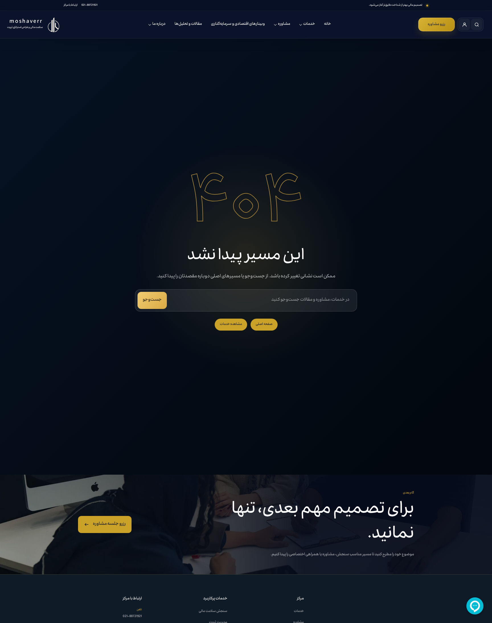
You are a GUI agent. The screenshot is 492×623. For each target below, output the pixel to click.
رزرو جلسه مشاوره (109, 524)
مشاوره (284, 24)
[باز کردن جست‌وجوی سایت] (476, 24)
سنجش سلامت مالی (213, 611)
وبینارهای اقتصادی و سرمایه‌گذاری (238, 24)
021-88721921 (89, 5)
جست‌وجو (152, 300)
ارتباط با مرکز (70, 5)
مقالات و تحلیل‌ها (188, 24)
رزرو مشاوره (436, 24)
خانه (327, 24)
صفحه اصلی (264, 324)
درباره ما (158, 24)
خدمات (309, 24)
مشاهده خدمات (231, 324)
